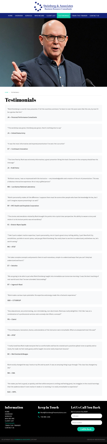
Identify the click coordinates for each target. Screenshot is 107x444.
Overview (19, 16)
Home (10, 16)
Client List (51, 16)
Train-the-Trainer (79, 16)
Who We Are (39, 16)
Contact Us (94, 16)
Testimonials (63, 16)
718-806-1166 (45, 417)
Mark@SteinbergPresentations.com (53, 412)
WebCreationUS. (100, 439)
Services (28, 16)
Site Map (34, 439)
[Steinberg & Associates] (53, 6)
